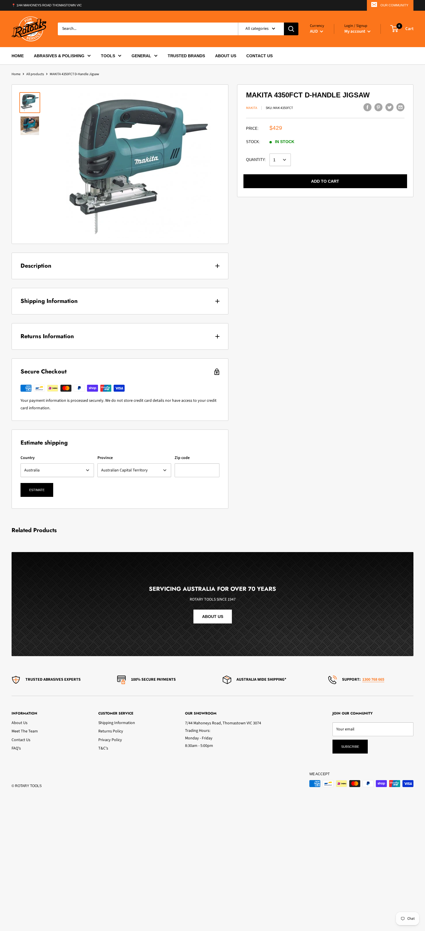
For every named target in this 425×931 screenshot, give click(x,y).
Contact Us (21, 740)
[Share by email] (400, 107)
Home (16, 74)
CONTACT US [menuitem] (259, 55)
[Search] (291, 28)
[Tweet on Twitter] (389, 107)
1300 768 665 (373, 679)
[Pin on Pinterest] (378, 107)
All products (35, 74)
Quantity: (256, 160)
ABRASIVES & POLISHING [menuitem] (59, 55)
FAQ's (16, 748)
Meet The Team (25, 731)
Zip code (182, 458)
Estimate (37, 490)
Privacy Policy (110, 740)
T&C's (103, 748)
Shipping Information (116, 723)
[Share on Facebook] (367, 107)
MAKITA (251, 107)
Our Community (394, 5)
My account (355, 31)
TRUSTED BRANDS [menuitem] (186, 55)
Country (28, 458)
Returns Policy (110, 731)
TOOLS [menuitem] (108, 55)
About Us (19, 723)
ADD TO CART (325, 181)
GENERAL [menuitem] (141, 55)
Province (105, 458)
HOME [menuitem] (18, 55)
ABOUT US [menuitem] (225, 55)
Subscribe (350, 746)
